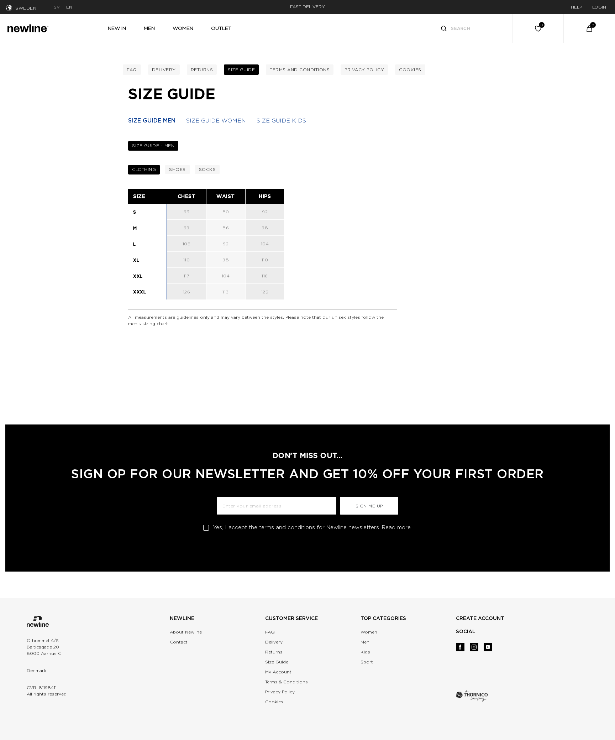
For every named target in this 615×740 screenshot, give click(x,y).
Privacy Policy (364, 69)
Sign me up (369, 506)
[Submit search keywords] (443, 29)
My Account (278, 671)
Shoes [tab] (177, 169)
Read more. (397, 527)
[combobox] (472, 28)
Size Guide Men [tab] (151, 120)
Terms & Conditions (286, 681)
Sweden (25, 8)
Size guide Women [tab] (216, 120)
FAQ (270, 632)
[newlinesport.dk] (27, 27)
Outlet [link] (221, 28)
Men (365, 642)
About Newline (186, 632)
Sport (367, 662)
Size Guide (276, 662)
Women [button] (183, 28)
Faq (132, 69)
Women (369, 632)
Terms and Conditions (300, 69)
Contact (179, 642)
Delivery (164, 69)
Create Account (480, 618)
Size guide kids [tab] (281, 120)
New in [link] (117, 28)
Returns (202, 69)
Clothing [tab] (144, 169)
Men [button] (149, 28)
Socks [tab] (207, 169)
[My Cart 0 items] (589, 28)
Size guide (241, 69)
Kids (365, 652)
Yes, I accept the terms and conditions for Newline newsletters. (312, 527)
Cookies (410, 69)
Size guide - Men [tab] (153, 145)
